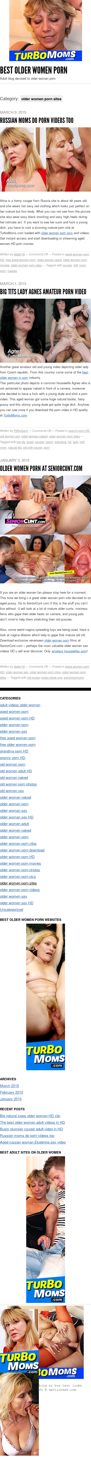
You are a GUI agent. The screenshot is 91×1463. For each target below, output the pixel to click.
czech (49, 442)
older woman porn (14, 803)
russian (12, 271)
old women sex (10, 436)
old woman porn (12, 764)
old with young (32, 447)
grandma (60, 442)
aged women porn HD (17, 718)
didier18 (19, 254)
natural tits (15, 447)
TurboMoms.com (15, 415)
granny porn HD (79, 430)
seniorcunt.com (74, 677)
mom (82, 265)
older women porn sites (26, 265)
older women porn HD (17, 856)
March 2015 (9, 1085)
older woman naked (34, 436)
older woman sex (17, 672)
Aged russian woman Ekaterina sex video (33, 1142)
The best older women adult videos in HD (32, 1122)
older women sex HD (16, 902)
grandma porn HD (14, 750)
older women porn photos (20, 869)
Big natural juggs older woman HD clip (30, 1115)
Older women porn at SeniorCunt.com (41, 468)
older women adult (49, 260)
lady (75, 442)
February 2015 (11, 1092)
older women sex (13, 896)
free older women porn (17, 744)
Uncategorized (11, 909)
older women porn (56, 640)
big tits (21, 442)
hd (69, 442)
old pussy (33, 677)
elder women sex (13, 731)
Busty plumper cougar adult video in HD (31, 1128)
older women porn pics (57, 232)
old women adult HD (16, 770)
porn (3, 271)
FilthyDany (21, 430)
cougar (67, 265)
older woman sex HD (16, 816)
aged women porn (14, 711)
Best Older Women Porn (33, 70)
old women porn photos (18, 783)
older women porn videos (20, 889)
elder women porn (14, 724)
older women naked (15, 830)
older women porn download (22, 849)
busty (30, 442)
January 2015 (11, 1098)
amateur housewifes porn (69, 651)
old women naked (14, 777)
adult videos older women (20, 704)
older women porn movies (20, 863)
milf (75, 265)
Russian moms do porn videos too (37, 120)
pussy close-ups (51, 677)
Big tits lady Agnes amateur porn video (43, 291)
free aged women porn (21, 260)
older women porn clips (45, 672)
